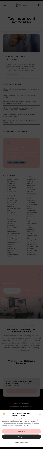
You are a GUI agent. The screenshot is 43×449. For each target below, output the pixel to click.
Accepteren (21, 431)
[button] (40, 414)
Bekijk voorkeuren (21, 442)
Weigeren (21, 437)
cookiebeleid (12, 425)
